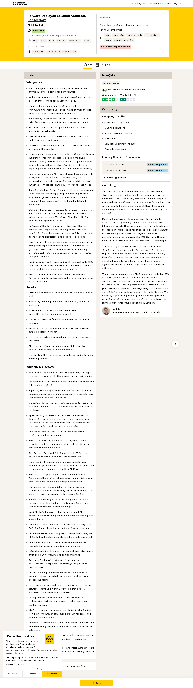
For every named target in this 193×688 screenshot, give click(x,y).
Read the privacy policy (15, 665)
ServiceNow (37, 20)
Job (90, 64)
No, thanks (13, 674)
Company (105, 64)
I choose (32, 674)
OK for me (52, 674)
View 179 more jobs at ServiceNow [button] (68, 666)
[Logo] (19, 3)
